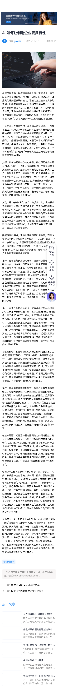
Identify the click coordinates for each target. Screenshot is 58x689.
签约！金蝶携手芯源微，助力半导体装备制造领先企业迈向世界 (39, 645)
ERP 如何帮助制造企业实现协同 (27, 590)
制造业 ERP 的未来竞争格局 (25, 584)
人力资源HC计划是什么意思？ (38, 614)
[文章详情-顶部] (29, 18)
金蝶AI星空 (8, 562)
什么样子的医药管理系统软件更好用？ (39, 629)
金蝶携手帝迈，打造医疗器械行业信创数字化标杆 (39, 676)
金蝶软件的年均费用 (33, 660)
